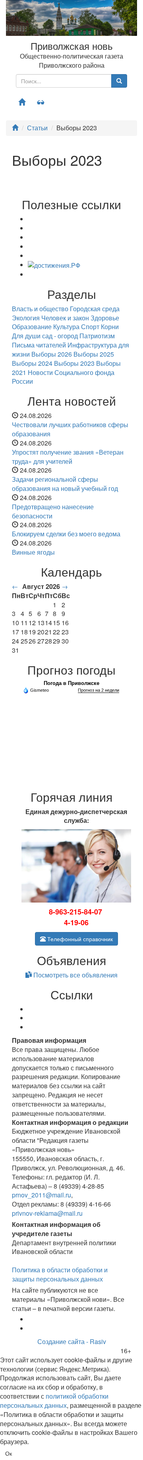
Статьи (37, 127)
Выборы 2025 (93, 354)
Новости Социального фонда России (63, 377)
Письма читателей (39, 344)
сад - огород (60, 335)
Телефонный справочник (79, 939)
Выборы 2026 (51, 354)
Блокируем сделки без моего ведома (66, 533)
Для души (26, 335)
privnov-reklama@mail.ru (47, 1213)
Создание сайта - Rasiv (71, 1341)
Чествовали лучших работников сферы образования (70, 429)
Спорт (90, 326)
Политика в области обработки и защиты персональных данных (60, 1274)
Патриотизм (97, 335)
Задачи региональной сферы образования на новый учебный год (65, 484)
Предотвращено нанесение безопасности (53, 511)
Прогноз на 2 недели (98, 690)
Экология (26, 317)
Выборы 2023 (74, 363)
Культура (66, 326)
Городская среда (95, 308)
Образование (32, 326)
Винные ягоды (33, 552)
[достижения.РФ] (54, 264)
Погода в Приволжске (71, 683)
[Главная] (21, 102)
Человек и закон (65, 317)
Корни (110, 326)
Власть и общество (40, 308)
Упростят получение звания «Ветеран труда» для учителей (68, 456)
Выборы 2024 (32, 363)
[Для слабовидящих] (40, 102)
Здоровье (105, 317)
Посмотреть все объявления (75, 974)
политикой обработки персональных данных (54, 1400)
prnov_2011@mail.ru (41, 1194)
